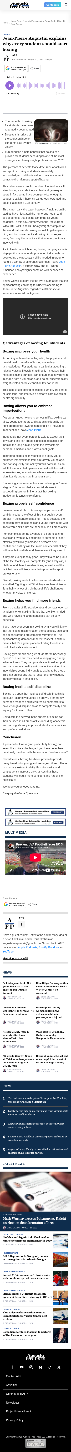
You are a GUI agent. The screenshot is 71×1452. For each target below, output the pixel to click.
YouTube (8, 951)
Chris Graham (14, 997)
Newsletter (12, 1402)
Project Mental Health (19, 1411)
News (7, 34)
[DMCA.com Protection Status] (35, 1443)
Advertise (12, 1385)
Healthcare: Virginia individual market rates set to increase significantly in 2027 (27, 1239)
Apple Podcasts (27, 947)
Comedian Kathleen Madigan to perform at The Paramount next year (18, 1010)
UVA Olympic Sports (14, 1272)
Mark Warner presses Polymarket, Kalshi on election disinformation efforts (34, 1221)
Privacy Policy (14, 1420)
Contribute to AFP (17, 1393)
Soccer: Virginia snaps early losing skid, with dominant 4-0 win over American (26, 1276)
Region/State (11, 1253)
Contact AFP (14, 1376)
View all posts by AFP (15, 958)
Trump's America (13, 1214)
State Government (14, 1234)
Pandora (53, 947)
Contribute (52, 4)
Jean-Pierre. (34, 429)
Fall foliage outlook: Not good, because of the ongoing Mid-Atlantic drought (26, 1258)
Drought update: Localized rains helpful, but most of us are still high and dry (52, 1059)
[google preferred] (16, 68)
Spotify (43, 947)
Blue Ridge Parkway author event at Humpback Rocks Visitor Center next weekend (25, 1316)
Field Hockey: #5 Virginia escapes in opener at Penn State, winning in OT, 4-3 (27, 1295)
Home (5, 23)
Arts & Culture (12, 1309)
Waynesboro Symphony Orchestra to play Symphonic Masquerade (50, 1035)
